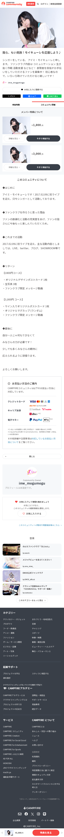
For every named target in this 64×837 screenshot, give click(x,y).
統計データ (36, 709)
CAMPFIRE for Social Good (14, 740)
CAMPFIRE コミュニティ (13, 731)
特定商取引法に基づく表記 (43, 770)
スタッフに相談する (40, 673)
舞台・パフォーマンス (41, 651)
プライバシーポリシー (41, 765)
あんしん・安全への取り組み (44, 731)
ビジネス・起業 (9, 646)
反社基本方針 (37, 779)
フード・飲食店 (9, 628)
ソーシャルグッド (10, 655)
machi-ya (7, 772)
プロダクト (7, 623)
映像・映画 (36, 637)
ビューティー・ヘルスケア (43, 646)
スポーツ (35, 632)
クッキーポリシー (39, 792)
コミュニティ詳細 (48, 104)
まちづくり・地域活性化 (42, 619)
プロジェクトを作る (11, 673)
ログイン (44, 3)
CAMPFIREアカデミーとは (14, 695)
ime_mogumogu (16, 82)
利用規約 (35, 756)
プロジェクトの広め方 (12, 709)
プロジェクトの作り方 (12, 704)
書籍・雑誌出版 (38, 642)
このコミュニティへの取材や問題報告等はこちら (39, 525)
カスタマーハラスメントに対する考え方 (46, 785)
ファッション (8, 637)
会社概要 (16, 820)
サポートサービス (39, 699)
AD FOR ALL (8, 758)
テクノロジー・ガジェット (14, 619)
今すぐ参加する (43, 138)
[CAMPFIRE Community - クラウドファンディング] (12, 4)
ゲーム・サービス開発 (12, 642)
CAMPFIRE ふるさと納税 (13, 754)
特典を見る (46, 832)
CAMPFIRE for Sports (12, 749)
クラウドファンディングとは (15, 699)
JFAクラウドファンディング (14, 767)
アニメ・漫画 (8, 632)
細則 (34, 761)
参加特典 (16, 104)
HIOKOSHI (7, 763)
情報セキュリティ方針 (41, 774)
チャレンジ (36, 628)
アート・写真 (8, 651)
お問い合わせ (37, 745)
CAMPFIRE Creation (11, 735)
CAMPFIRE (7, 726)
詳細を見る (13, 138)
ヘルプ (35, 740)
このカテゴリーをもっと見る (31, 600)
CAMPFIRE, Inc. (33, 826)
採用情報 (32, 820)
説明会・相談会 (38, 695)
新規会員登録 (56, 3)
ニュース (35, 735)
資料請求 (30, 3)
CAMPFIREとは (38, 726)
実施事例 (35, 704)
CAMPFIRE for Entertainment (15, 745)
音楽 (34, 623)
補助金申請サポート (11, 777)
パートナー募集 (47, 820)
